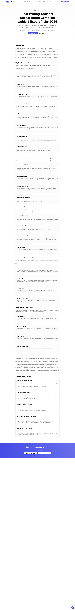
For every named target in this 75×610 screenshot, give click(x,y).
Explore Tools (41, 33)
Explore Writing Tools (44, 453)
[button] (72, 607)
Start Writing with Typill (30, 453)
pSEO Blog (29, 1)
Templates (34, 1)
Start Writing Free (32, 33)
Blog (25, 1)
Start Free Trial (64, 1)
